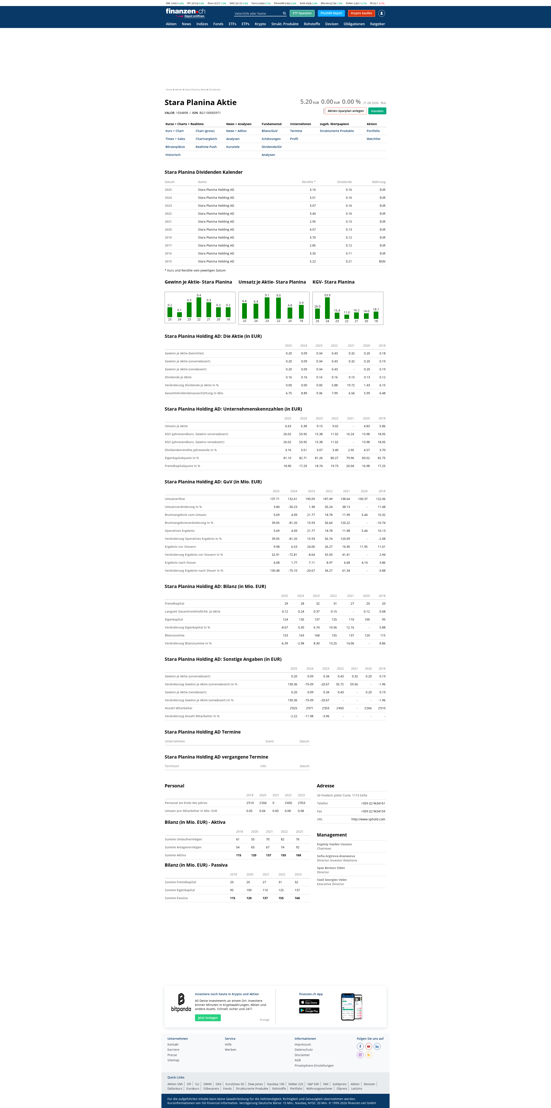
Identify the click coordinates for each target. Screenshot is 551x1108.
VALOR (170, 112)
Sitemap (173, 1060)
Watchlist (374, 139)
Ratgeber (377, 24)
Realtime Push (206, 147)
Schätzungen (271, 139)
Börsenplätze (175, 147)
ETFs (232, 24)
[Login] (381, 13)
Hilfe (228, 1044)
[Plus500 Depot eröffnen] (190, 16)
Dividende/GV (272, 147)
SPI (189, 3)
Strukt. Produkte (285, 24)
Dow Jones (255, 1084)
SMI (168, 3)
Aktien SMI (175, 1084)
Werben (230, 1050)
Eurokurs (192, 1088)
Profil (294, 139)
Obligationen (354, 24)
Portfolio (373, 131)
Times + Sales (175, 139)
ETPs (245, 24)
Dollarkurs (174, 1088)
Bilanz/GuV (270, 131)
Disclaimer (302, 1055)
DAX (232, 3)
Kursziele (233, 147)
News (186, 24)
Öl (371, 3)
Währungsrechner (319, 1088)
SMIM (207, 1084)
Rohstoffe (312, 24)
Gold (302, 3)
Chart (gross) (205, 131)
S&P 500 (313, 1084)
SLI (197, 1084)
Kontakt (172, 1044)
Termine (296, 131)
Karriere (173, 1050)
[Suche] (284, 13)
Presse (172, 1055)
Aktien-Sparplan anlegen (346, 111)
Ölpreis (342, 1088)
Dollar (349, 3)
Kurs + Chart (175, 131)
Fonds (218, 24)
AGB (298, 1060)
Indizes (202, 24)
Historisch (173, 155)
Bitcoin (325, 3)
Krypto (260, 24)
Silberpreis (211, 1088)
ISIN (195, 112)
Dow (210, 3)
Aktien (171, 24)
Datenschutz (304, 1050)
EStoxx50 (279, 3)
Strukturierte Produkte (337, 131)
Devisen (331, 24)
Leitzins (356, 1088)
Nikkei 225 (295, 1084)
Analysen (233, 139)
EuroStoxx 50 (235, 1084)
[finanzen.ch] (185, 11)
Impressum (303, 1044)
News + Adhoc (236, 131)
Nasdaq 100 (275, 1084)
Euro (254, 3)
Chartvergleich (206, 139)
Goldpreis (340, 1084)
